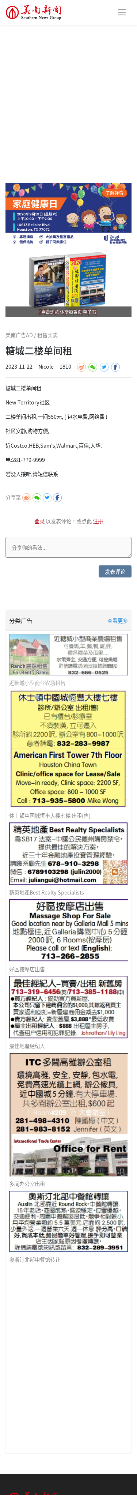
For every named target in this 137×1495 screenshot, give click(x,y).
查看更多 (117, 620)
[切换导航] (122, 12)
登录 (40, 521)
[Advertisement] (68, 97)
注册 (98, 521)
